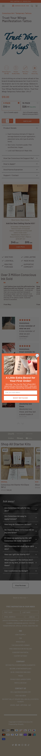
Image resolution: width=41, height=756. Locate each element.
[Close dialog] (37, 355)
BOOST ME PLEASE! (20, 398)
